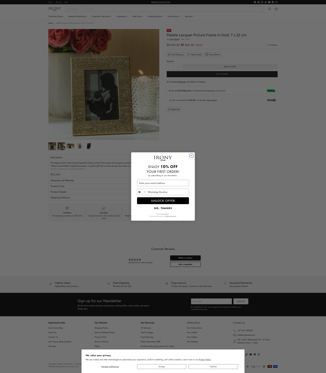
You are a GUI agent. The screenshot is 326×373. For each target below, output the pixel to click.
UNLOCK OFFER (163, 201)
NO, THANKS (163, 208)
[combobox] (141, 192)
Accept (162, 366)
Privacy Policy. (205, 359)
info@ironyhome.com (171, 216)
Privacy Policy (164, 214)
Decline (213, 366)
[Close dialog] (191, 155)
